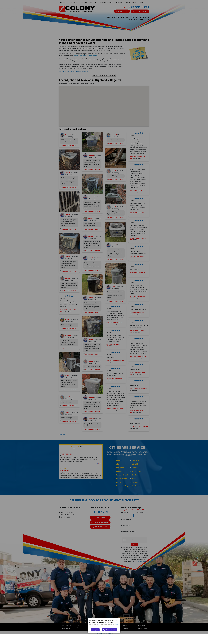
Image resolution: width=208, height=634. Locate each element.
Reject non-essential (109, 630)
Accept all (95, 630)
